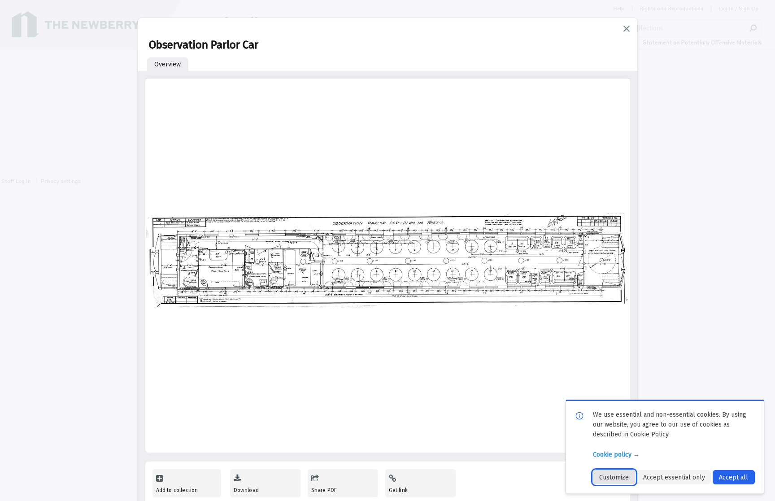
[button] (626, 28)
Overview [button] (167, 64)
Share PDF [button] (324, 490)
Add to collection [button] (177, 490)
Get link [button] (398, 490)
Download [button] (246, 490)
